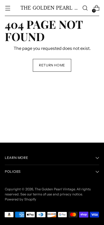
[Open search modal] (84, 8)
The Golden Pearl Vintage (55, 189)
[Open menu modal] (7, 8)
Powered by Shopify (20, 199)
